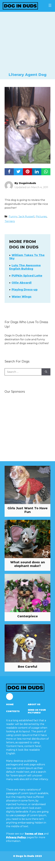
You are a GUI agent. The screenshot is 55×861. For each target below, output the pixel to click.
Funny (13, 216)
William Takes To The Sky (27, 256)
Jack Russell (26, 216)
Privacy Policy (16, 837)
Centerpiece (27, 616)
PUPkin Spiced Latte (27, 275)
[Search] (46, 372)
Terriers (10, 221)
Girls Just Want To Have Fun (27, 510)
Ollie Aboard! (22, 282)
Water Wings (21, 296)
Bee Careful (27, 666)
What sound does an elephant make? (27, 564)
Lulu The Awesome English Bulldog (25, 267)
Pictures (41, 216)
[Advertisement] (27, 43)
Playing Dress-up (25, 289)
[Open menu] (50, 5)
